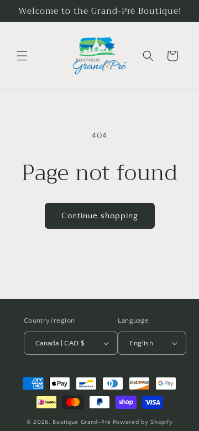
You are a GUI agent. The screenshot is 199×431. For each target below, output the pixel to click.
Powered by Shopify (143, 422)
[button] (22, 56)
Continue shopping (99, 215)
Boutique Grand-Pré (82, 422)
